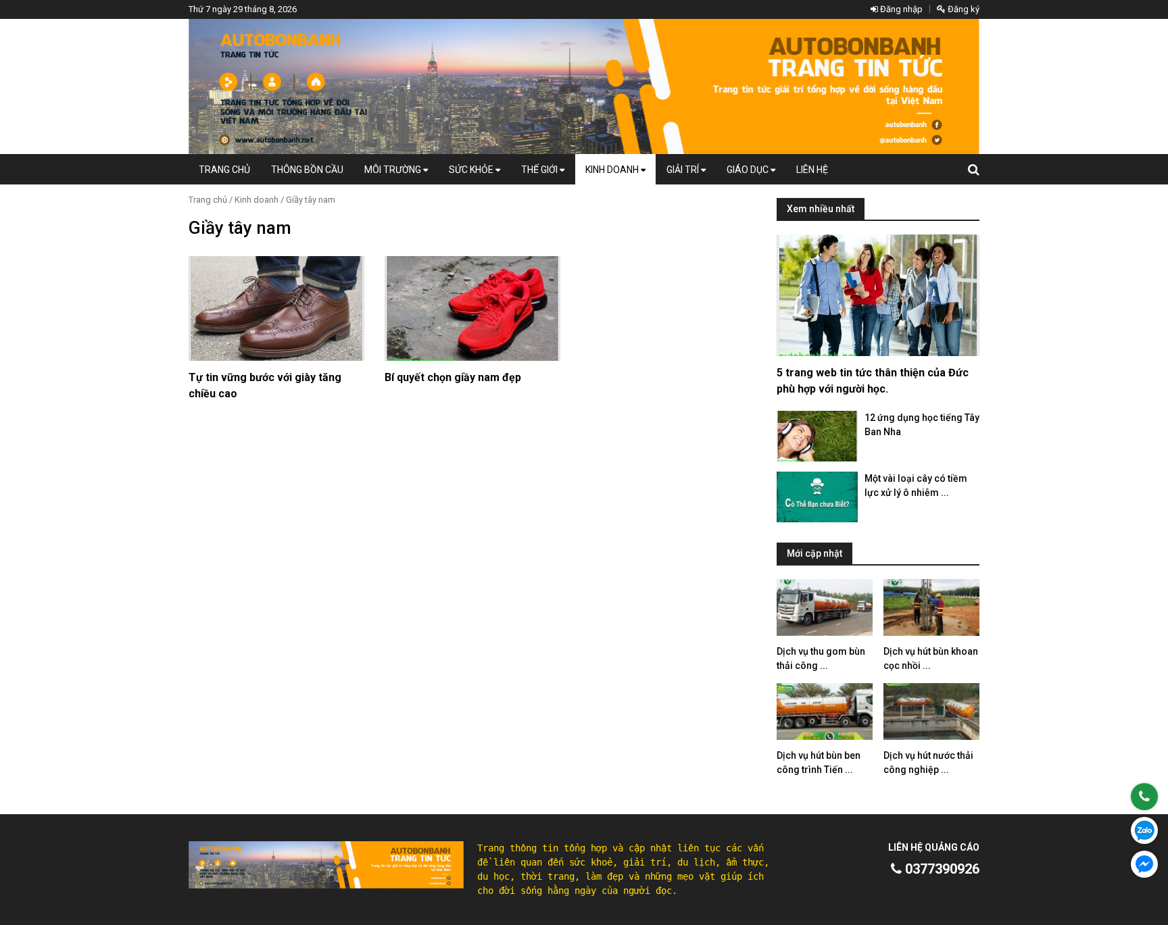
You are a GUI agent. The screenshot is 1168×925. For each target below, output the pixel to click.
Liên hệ (812, 169)
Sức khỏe (472, 169)
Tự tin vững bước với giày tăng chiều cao (265, 385)
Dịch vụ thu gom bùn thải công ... (821, 658)
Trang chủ (224, 169)
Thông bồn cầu (307, 169)
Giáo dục (749, 169)
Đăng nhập (900, 9)
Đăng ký (962, 9)
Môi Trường (393, 169)
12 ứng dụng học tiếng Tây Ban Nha (922, 424)
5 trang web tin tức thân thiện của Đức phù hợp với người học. (873, 380)
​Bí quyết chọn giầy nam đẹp (453, 377)
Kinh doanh (613, 169)
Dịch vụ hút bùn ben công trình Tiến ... (818, 762)
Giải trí (683, 169)
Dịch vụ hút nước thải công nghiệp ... (928, 762)
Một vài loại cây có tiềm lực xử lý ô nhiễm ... (916, 485)
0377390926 (940, 869)
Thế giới (540, 169)
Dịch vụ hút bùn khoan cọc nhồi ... (930, 658)
